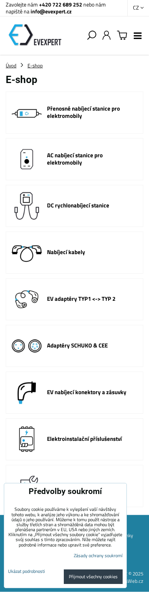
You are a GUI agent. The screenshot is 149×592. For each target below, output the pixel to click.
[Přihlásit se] (106, 35)
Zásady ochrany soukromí (98, 555)
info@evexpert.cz (51, 11)
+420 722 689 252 (60, 4)
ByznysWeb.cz (128, 581)
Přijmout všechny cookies (93, 576)
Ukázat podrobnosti (26, 571)
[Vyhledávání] (92, 35)
